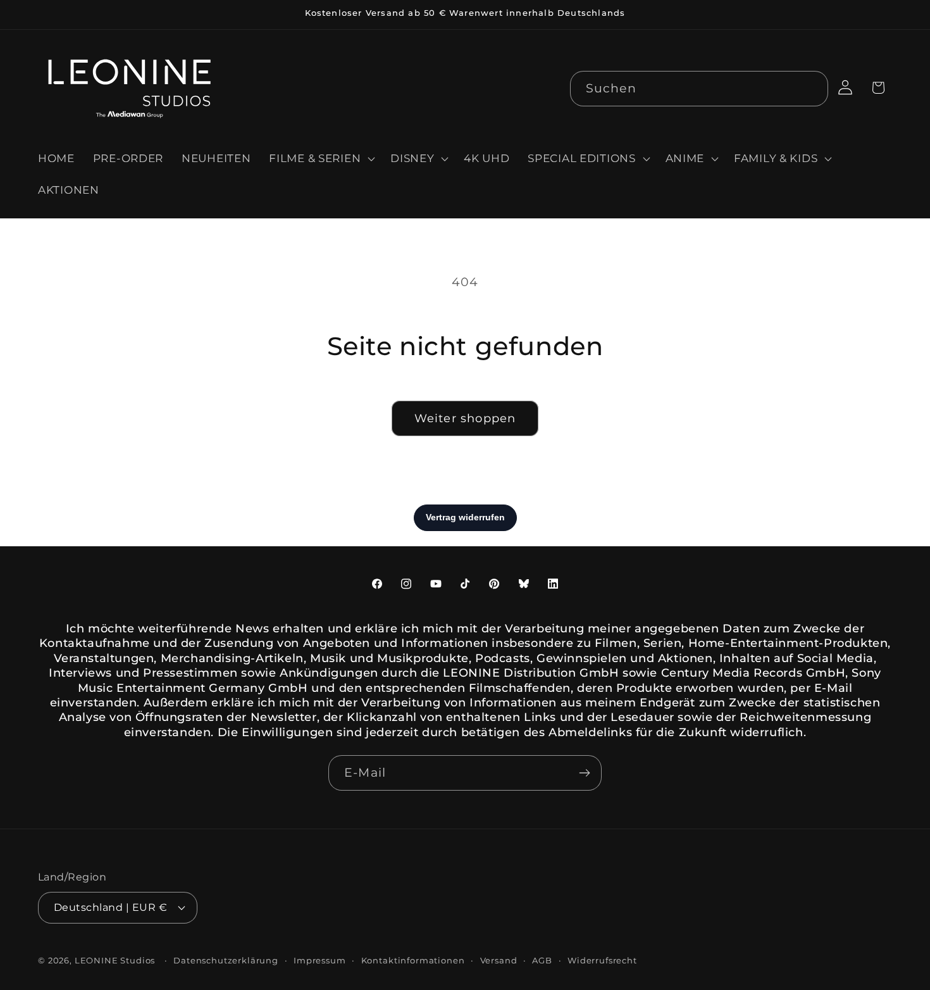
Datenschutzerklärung (225, 960)
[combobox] (699, 89)
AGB (542, 960)
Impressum (320, 960)
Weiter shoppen (465, 418)
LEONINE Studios (115, 960)
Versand (499, 960)
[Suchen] (811, 88)
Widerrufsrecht (602, 960)
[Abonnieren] (584, 773)
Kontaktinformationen (413, 960)
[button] (320, 159)
